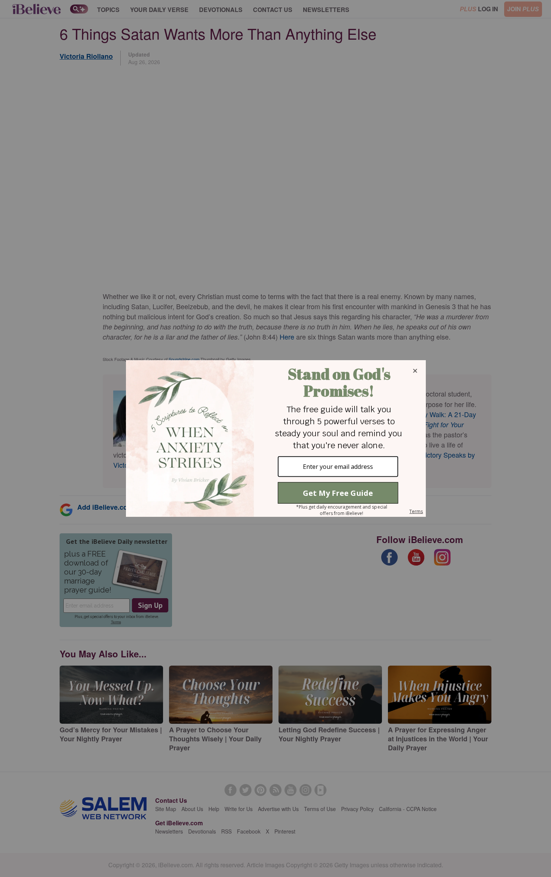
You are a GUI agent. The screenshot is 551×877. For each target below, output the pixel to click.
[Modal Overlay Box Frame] (275, 438)
